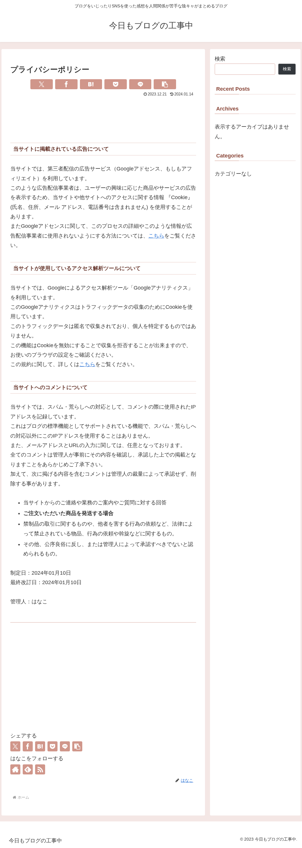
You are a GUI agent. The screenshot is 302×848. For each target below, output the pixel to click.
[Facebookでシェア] (66, 84)
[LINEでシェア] (140, 84)
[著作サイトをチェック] (15, 769)
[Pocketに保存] (115, 84)
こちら (156, 236)
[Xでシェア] (41, 84)
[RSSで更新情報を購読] (40, 769)
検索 (220, 59)
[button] (165, 84)
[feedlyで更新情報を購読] (28, 769)
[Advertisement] (103, 116)
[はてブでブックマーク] (91, 84)
